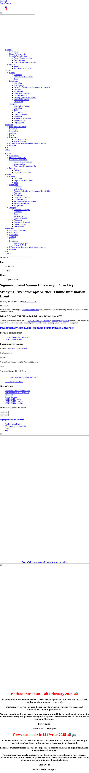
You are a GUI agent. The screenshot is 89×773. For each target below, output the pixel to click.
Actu (6, 147)
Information (9, 125)
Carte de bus (18, 112)
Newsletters (13, 131)
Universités (13, 129)
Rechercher (4, 257)
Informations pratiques (22, 106)
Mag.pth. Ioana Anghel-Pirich (39, 321)
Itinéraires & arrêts (20, 114)
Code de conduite (20, 95)
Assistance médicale (21, 100)
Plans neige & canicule (22, 118)
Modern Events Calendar (18, 348)
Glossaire (12, 145)
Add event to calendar (30, 302)
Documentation (19, 60)
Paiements (17, 89)
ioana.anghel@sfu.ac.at (60, 321)
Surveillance (18, 91)
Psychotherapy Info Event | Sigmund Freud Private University (37, 327)
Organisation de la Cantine (23, 77)
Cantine (12, 73)
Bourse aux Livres (20, 139)
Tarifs (16, 79)
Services (8, 71)
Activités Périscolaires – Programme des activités (32, 87)
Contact (7, 150)
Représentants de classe (22, 68)
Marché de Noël (20, 141)
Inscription (18, 75)
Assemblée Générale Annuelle (25, 62)
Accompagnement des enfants (25, 98)
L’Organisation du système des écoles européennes (27, 143)
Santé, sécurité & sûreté (17, 127)
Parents (12, 64)
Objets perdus (19, 123)
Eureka (11, 135)
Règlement (18, 116)
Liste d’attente (19, 85)
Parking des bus (19, 120)
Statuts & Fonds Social (17, 54)
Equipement (18, 102)
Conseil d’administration (18, 56)
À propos (8, 50)
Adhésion (17, 66)
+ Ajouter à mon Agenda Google (17, 337)
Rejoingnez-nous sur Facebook (12, 420)
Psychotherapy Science (30, 310)
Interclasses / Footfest (22, 93)
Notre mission (14, 52)
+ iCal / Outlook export (13, 339)
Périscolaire (13, 81)
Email (2, 412)
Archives (12, 133)
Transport (12, 104)
